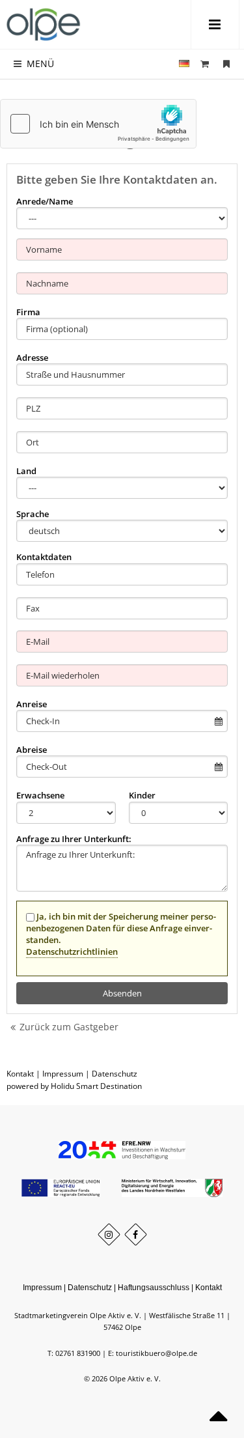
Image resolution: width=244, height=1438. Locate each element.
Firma (28, 312)
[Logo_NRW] (172, 1186)
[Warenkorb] (205, 64)
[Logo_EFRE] (122, 1149)
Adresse (32, 357)
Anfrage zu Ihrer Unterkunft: (73, 839)
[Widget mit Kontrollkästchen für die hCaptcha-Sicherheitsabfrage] (98, 123)
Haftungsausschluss (153, 1287)
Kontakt (20, 1073)
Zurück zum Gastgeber (69, 1027)
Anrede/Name (44, 201)
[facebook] (136, 1234)
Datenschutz (114, 1073)
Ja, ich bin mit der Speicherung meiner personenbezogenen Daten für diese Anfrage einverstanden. (121, 934)
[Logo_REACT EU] (62, 1186)
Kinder (142, 795)
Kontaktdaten (44, 557)
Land (26, 471)
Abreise (31, 749)
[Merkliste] (226, 64)
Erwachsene (40, 795)
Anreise (31, 704)
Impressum (62, 1073)
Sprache (32, 514)
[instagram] (109, 1234)
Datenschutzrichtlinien (72, 951)
